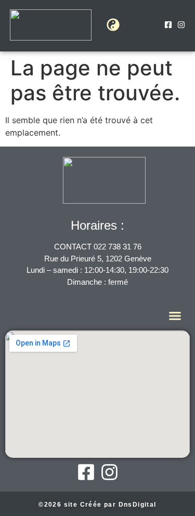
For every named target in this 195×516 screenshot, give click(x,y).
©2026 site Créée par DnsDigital (97, 504)
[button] (113, 25)
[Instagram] (181, 25)
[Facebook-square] (168, 25)
